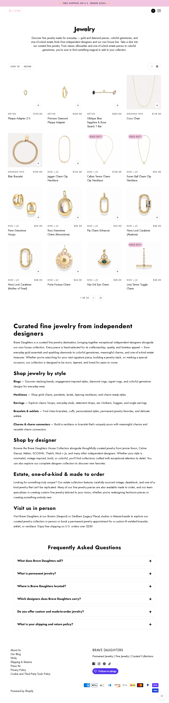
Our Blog (16, 654)
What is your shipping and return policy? (45, 624)
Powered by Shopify (22, 691)
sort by (15, 66)
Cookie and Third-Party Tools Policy (30, 674)
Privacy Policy (18, 670)
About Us (16, 650)
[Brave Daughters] (15, 11)
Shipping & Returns (21, 662)
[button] (151, 66)
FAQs (14, 658)
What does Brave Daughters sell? (40, 561)
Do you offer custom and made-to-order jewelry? (50, 611)
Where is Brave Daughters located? (41, 586)
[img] (93, 663)
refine (28, 66)
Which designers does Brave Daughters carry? (49, 599)
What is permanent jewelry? (36, 573)
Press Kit (15, 666)
